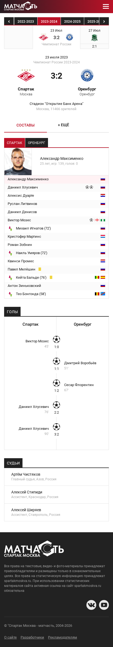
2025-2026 (95, 21)
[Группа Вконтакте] (91, 605)
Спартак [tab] (14, 143)
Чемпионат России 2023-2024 (56, 62)
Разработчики (32, 637)
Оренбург (87, 91)
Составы (25, 125)
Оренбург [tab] (36, 143)
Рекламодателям (62, 637)
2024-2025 (72, 21)
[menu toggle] (105, 6)
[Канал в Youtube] (104, 605)
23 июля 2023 (56, 57)
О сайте (10, 637)
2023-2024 (49, 21)
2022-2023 (26, 21)
